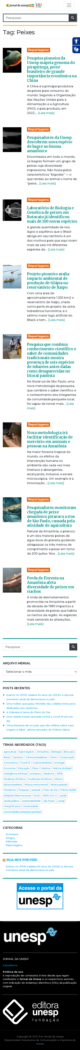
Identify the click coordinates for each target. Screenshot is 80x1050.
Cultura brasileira (42, 762)
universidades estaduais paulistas (22, 811)
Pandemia (10, 790)
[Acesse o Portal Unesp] (40, 896)
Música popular (59, 784)
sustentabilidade (31, 801)
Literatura (35, 773)
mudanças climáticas (40, 779)
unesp (61, 801)
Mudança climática (14, 779)
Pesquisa (23, 790)
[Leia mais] (46, 113)
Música (59, 779)
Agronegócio (26, 751)
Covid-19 (25, 762)
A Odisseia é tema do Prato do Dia (28, 712)
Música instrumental (36, 784)
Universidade (30, 806)
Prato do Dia (50, 790)
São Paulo (49, 801)
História (45, 768)
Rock (37, 795)
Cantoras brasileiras (36, 757)
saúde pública (11, 801)
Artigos (10, 837)
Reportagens (38, 50)
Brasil (7, 757)
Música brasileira (13, 784)
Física (35, 768)
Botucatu (69, 751)
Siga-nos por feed (21, 860)
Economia (9, 768)
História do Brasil (62, 768)
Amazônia (43, 751)
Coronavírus (11, 762)
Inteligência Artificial (15, 773)
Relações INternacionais (17, 795)
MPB (59, 773)
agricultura (10, 751)
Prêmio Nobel (68, 790)
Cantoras (18, 757)
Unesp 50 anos (12, 806)
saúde (63, 795)
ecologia (59, 762)
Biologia (56, 751)
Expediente (10, 965)
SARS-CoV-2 (50, 795)
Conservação (66, 757)
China (53, 757)
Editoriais (11, 841)
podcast (36, 790)
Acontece (12, 834)
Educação (23, 768)
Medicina (49, 773)
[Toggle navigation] (69, 5)
